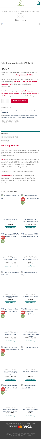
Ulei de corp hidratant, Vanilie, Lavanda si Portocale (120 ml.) (31, 334)
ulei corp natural (12, 117)
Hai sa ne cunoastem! (13, 433)
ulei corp (29, 115)
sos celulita (24, 115)
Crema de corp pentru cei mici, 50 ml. (10, 297)
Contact (31, 434)
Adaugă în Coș (19, 101)
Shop (11, 11)
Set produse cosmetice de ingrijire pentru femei (10, 333)
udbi (34, 423)
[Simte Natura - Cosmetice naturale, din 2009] (20, 3)
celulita (8, 115)
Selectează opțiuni (10, 266)
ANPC (29, 436)
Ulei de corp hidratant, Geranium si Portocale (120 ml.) (10, 372)
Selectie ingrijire (22, 11)
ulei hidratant (30, 117)
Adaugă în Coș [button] (10, 227)
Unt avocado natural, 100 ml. (10, 220)
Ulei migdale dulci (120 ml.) (30, 296)
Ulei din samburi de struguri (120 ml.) (30, 410)
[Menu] (2, 3)
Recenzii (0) (5, 141)
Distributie (10, 434)
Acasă (4, 11)
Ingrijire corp (21, 111)
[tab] (20, 133)
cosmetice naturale (15, 115)
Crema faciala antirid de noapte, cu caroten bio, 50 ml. (30, 259)
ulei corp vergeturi (22, 117)
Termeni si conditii (21, 434)
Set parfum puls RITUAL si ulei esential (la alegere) (10, 258)
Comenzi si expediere (28, 433)
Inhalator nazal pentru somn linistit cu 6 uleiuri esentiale (10, 410)
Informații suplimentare (9, 137)
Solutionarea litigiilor (18, 436)
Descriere (4, 133)
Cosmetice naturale (12, 111)
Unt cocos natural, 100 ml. (30, 371)
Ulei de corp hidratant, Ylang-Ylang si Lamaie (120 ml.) (30, 221)
